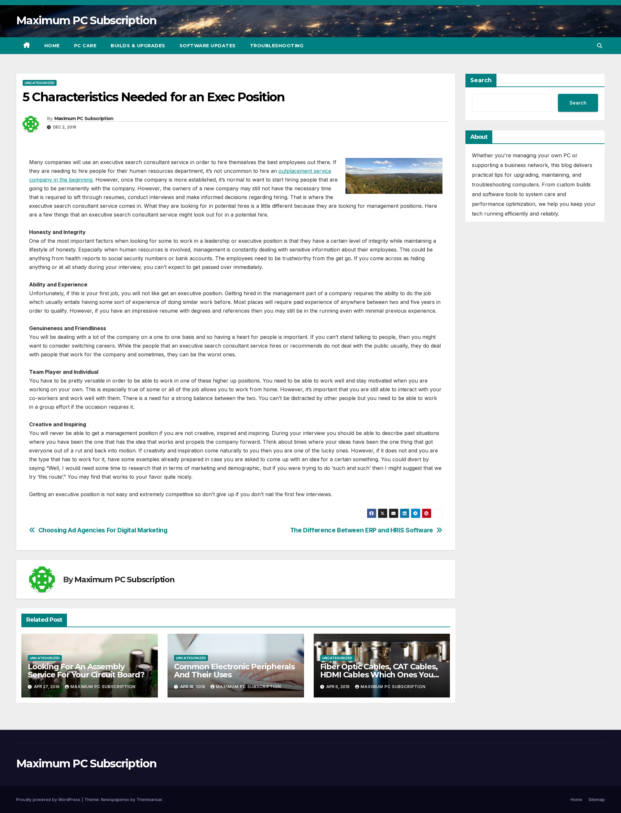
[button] (599, 45)
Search (481, 80)
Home (52, 46)
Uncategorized (40, 83)
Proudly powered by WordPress (49, 799)
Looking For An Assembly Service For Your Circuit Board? (86, 670)
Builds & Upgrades (138, 46)
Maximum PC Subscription (86, 20)
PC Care (85, 46)
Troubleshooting (277, 46)
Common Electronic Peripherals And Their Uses (234, 670)
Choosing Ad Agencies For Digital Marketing (103, 530)
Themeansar (149, 799)
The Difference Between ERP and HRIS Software (361, 530)
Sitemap (597, 799)
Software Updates (208, 46)
